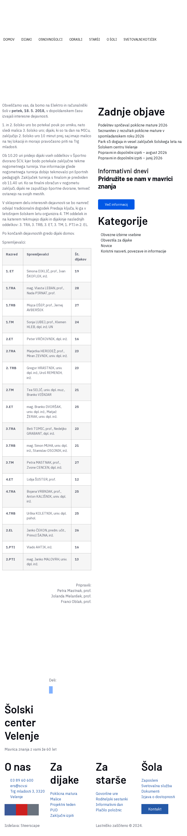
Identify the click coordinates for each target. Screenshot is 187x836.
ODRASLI (75, 39)
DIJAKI (26, 39)
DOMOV (9, 39)
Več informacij (116, 204)
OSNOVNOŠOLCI (50, 39)
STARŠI (94, 39)
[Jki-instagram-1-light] (33, 809)
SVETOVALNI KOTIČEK (140, 39)
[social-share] (51, 688)
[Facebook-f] (10, 809)
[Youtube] (21, 809)
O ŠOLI (112, 39)
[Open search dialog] (1, 54)
